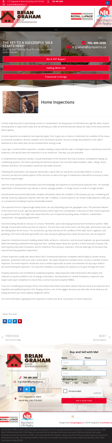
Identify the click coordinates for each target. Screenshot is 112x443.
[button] (56, 29)
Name (64, 358)
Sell (75, 383)
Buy (67, 383)
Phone (88, 358)
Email (64, 368)
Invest (85, 383)
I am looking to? (69, 379)
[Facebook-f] (107, 3)
